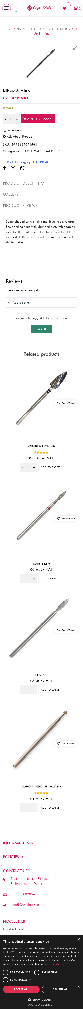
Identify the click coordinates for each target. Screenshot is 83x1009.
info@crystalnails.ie (25, 905)
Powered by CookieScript (42, 1004)
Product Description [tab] (25, 183)
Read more (58, 964)
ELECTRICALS (38, 29)
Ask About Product (20, 136)
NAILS (21, 29)
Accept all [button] (21, 989)
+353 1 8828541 (24, 894)
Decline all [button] (61, 989)
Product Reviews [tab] (20, 205)
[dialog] (41, 972)
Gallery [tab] (11, 194)
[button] (41, 131)
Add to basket (40, 119)
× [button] (78, 939)
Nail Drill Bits (61, 29)
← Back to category (26, 162)
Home (7, 29)
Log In (41, 328)
